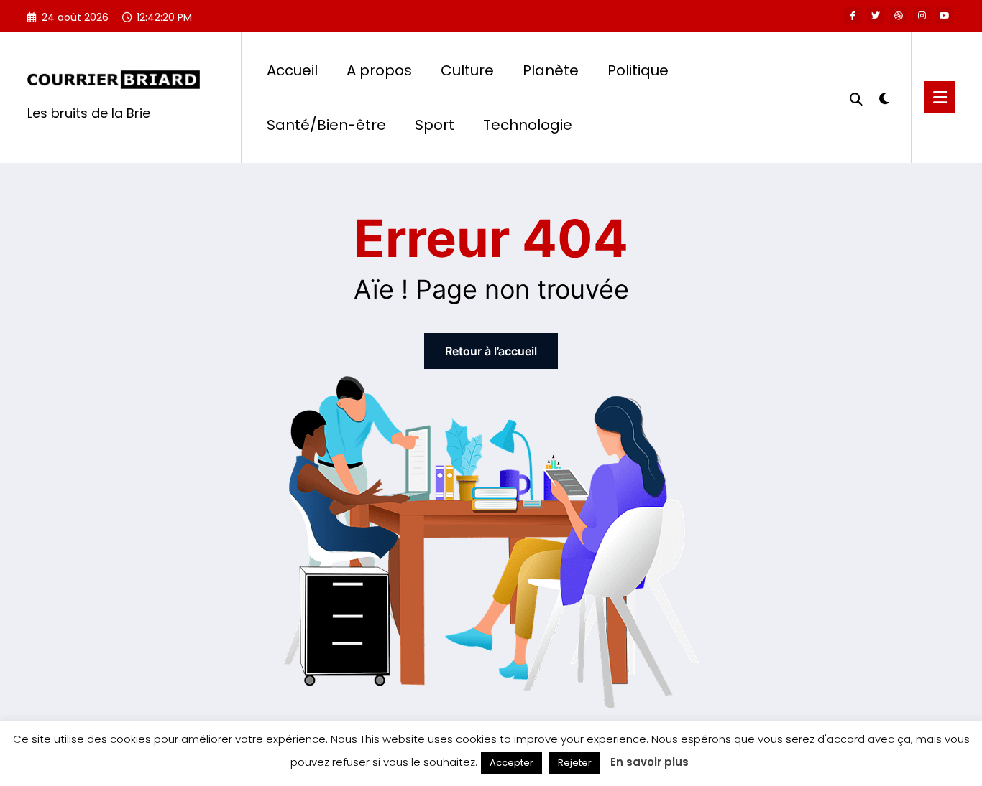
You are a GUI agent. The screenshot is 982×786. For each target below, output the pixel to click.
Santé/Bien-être (326, 125)
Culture (467, 70)
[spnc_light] (884, 96)
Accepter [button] (511, 762)
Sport (434, 125)
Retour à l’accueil (491, 351)
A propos (379, 70)
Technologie (527, 125)
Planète (551, 70)
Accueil (292, 70)
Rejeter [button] (575, 762)
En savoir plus (649, 761)
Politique (638, 70)
